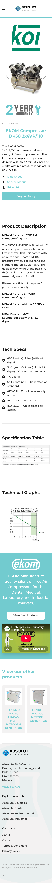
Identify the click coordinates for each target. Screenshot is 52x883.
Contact (7, 840)
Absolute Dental (12, 808)
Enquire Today (26, 196)
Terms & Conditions (14, 845)
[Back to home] (26, 8)
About (6, 835)
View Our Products (26, 615)
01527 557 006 (11, 786)
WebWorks (32, 867)
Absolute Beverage (14, 802)
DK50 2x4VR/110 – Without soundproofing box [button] (19, 236)
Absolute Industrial (14, 818)
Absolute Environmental (18, 813)
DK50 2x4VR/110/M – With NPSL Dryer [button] (23, 305)
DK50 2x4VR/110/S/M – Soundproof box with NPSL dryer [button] (20, 317)
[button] (3, 8)
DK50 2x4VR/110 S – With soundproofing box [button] (18, 295)
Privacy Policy (11, 851)
